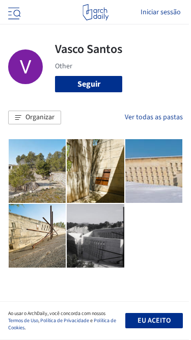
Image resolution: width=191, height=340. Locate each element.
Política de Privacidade (64, 320)
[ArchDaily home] (95, 12)
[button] (34, 118)
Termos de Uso (23, 320)
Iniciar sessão (161, 12)
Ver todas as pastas (154, 117)
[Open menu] (13, 12)
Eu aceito (154, 321)
